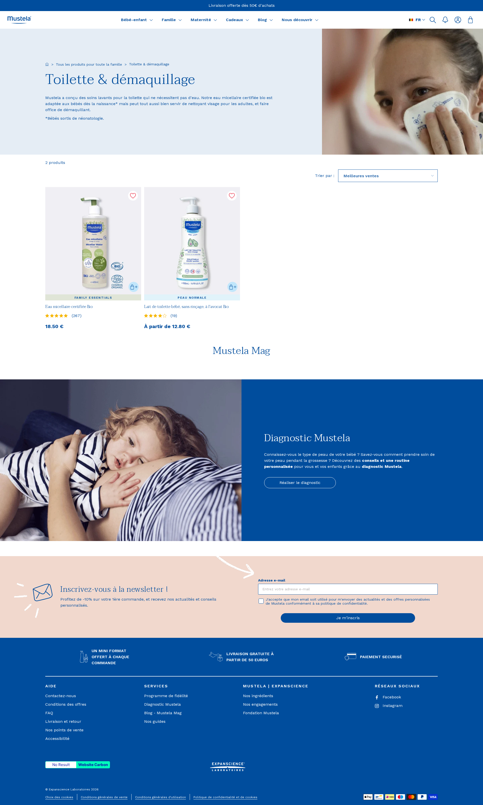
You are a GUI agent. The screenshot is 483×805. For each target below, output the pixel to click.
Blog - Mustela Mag (163, 712)
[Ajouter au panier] (134, 287)
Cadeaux (234, 19)
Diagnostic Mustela (162, 704)
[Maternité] (215, 20)
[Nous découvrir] (317, 20)
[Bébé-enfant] (151, 20)
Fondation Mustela (261, 712)
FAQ (49, 712)
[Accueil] (47, 64)
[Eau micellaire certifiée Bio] (93, 243)
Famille (169, 19)
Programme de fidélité (166, 695)
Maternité (201, 19)
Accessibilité (57, 738)
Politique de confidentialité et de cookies (225, 797)
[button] (433, 20)
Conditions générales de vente (104, 797)
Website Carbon (93, 764)
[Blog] (271, 20)
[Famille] (180, 20)
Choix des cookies (59, 797)
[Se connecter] (458, 20)
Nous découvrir (297, 19)
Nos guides (155, 721)
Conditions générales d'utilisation (160, 797)
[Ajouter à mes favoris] (133, 196)
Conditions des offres (65, 704)
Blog (262, 19)
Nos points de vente (64, 730)
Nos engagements (260, 704)
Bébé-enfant (134, 19)
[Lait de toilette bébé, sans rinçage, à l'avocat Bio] (192, 243)
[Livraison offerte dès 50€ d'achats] (241, 6)
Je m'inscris (348, 617)
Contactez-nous (60, 695)
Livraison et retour (63, 721)
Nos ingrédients (258, 695)
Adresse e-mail (271, 580)
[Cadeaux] (247, 20)
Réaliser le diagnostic (299, 482)
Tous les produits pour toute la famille (89, 64)
